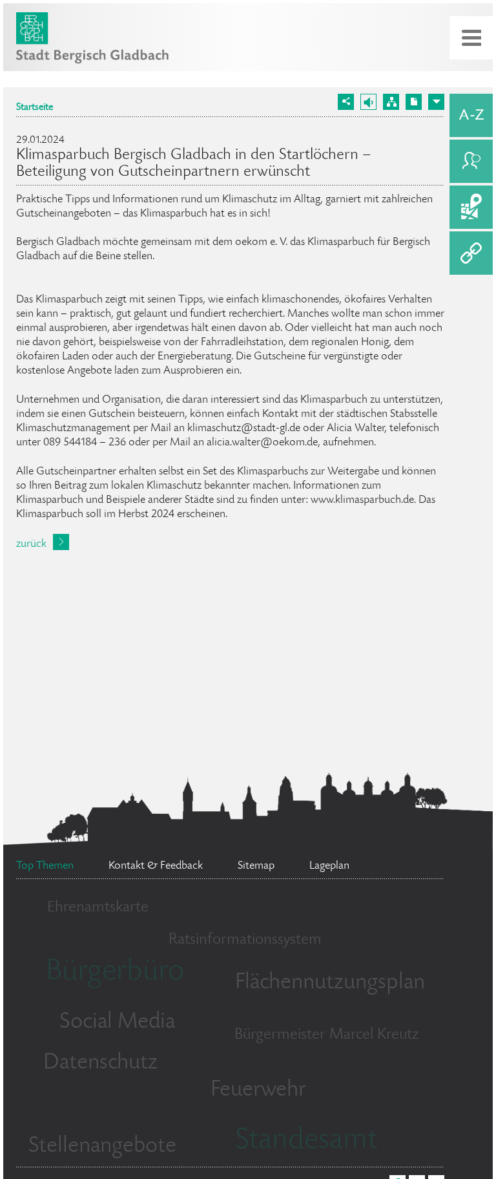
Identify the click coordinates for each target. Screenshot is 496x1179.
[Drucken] (414, 102)
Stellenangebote (102, 1146)
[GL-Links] (471, 253)
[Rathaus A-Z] (471, 115)
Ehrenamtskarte (98, 908)
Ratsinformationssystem (245, 940)
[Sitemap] (391, 102)
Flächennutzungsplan (330, 983)
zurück (31, 544)
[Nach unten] (436, 102)
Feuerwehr (258, 1090)
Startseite (34, 108)
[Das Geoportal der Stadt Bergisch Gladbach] (471, 207)
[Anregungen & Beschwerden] (471, 161)
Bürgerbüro (115, 972)
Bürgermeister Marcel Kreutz (326, 1035)
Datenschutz (100, 1063)
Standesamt (306, 1141)
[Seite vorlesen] (368, 102)
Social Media (117, 1022)
